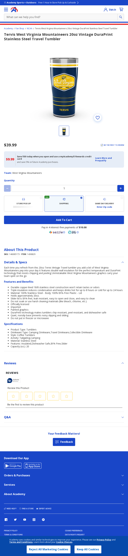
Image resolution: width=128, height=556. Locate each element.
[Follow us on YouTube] (25, 520)
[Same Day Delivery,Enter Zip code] (104, 204)
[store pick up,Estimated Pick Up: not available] (23, 204)
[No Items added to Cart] (121, 9)
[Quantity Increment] (120, 188)
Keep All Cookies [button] (88, 549)
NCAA (29, 28)
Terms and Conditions (21, 542)
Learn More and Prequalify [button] (103, 159)
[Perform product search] (120, 17)
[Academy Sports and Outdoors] (14, 9)
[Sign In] (105, 9)
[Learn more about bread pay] (73, 232)
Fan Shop (20, 28)
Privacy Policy (104, 539)
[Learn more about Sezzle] (57, 232)
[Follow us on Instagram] (34, 520)
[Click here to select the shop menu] (6, 9)
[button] (108, 159)
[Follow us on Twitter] (15, 520)
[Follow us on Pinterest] (43, 520)
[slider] (64, 83)
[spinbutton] (64, 188)
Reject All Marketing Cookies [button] (48, 549)
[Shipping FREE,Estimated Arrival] (64, 204)
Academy (8, 28)
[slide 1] (64, 131)
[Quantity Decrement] (7, 188)
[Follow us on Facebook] (6, 520)
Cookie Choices (64, 542)
